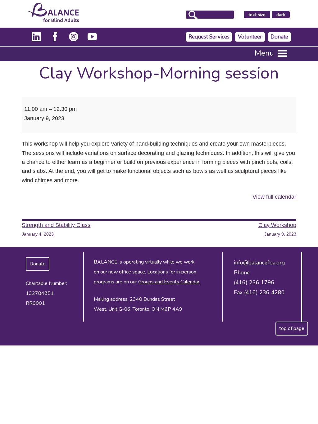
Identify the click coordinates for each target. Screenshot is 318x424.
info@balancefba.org (259, 262)
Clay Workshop (277, 229)
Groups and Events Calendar (168, 281)
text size (257, 14)
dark (283, 15)
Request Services (209, 36)
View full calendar (274, 197)
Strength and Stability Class (56, 229)
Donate (279, 36)
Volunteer (250, 36)
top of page (291, 328)
